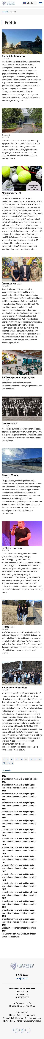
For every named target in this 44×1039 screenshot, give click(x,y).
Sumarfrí (6, 135)
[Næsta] (12, 763)
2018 (4, 844)
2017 (4, 853)
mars (16, 779)
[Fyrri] (3, 759)
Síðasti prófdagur (10, 475)
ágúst (35, 779)
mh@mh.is (22, 978)
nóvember (22, 788)
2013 (4, 889)
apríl (21, 779)
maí (24, 779)
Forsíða (5, 12)
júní (28, 779)
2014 (4, 880)
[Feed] (27, 1030)
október (14, 788)
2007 (4, 931)
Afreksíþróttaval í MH (12, 193)
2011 (4, 907)
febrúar (10, 779)
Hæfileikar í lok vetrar (12, 548)
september (6, 788)
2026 (4, 776)
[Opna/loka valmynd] (40, 3)
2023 (4, 800)
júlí (31, 779)
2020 (4, 826)
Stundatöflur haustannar (13, 56)
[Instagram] (21, 1030)
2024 (4, 791)
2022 (4, 809)
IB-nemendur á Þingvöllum (14, 687)
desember (31, 788)
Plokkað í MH (8, 627)
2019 (4, 835)
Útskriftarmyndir (9, 423)
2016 (4, 862)
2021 (4, 817)
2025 (4, 782)
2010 (4, 916)
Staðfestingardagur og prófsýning (18, 377)
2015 (4, 871)
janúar (4, 779)
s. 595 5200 (22, 974)
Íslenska (30, 3)
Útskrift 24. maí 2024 (12, 283)
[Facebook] (15, 1030)
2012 (4, 898)
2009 (4, 925)
